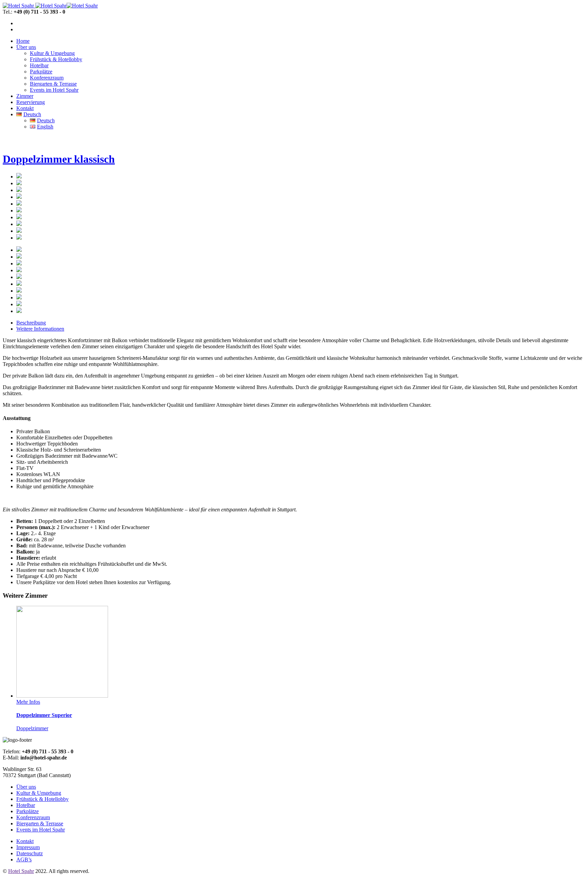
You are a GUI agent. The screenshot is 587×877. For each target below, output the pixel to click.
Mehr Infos (28, 702)
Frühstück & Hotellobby (42, 799)
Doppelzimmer (32, 728)
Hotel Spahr (21, 871)
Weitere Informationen (40, 329)
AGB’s (24, 859)
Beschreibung (31, 323)
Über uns (26, 787)
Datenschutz (29, 853)
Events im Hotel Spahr (40, 829)
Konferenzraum (33, 817)
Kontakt (25, 841)
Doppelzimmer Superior (44, 715)
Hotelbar (25, 805)
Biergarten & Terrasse (39, 823)
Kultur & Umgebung (38, 793)
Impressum (28, 847)
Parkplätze (27, 811)
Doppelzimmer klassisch (59, 159)
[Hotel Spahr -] (18, 5)
